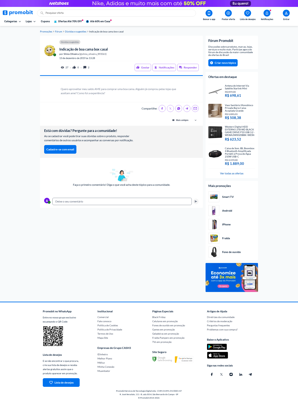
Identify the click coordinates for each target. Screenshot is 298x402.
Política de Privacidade (109, 329)
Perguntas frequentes (218, 325)
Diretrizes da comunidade (221, 317)
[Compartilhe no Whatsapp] (178, 108)
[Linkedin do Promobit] (241, 374)
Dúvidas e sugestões (75, 31)
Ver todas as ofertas (232, 173)
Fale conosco (104, 321)
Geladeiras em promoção (165, 333)
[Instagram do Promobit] (231, 374)
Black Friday (159, 317)
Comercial (103, 317)
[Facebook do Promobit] (212, 374)
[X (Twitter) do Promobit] (221, 374)
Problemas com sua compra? (222, 329)
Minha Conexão (105, 366)
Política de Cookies (107, 325)
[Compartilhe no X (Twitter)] (170, 108)
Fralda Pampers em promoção (168, 337)
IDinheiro (102, 354)
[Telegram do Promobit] (250, 374)
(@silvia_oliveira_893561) (85, 54)
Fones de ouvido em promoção (168, 325)
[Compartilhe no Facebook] (162, 108)
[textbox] (122, 201)
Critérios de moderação (219, 321)
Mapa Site (102, 337)
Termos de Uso (105, 333)
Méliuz (101, 362)
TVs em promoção (162, 341)
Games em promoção (163, 329)
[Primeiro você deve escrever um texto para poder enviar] (196, 201)
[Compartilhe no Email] (195, 108)
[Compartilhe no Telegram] (186, 108)
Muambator (103, 370)
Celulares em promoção (165, 321)
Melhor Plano (104, 358)
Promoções (46, 31)
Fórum (58, 31)
